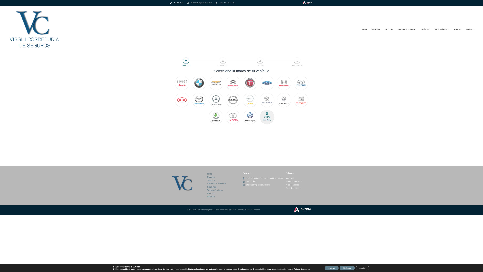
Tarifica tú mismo (441, 29)
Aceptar (332, 268)
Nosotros (376, 29)
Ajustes (362, 268)
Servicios (389, 29)
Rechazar (347, 268)
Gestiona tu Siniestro (406, 29)
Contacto (470, 29)
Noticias (457, 29)
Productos (424, 29)
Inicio (364, 29)
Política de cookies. (302, 269)
